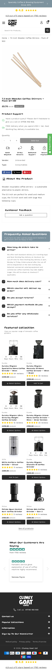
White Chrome (8, 378)
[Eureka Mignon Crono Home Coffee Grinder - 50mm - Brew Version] (38, 399)
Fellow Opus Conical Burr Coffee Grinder (12, 510)
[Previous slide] (4, 3)
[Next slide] (47, 3)
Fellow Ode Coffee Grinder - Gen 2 (36, 510)
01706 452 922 (27, 122)
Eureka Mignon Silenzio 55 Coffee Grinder (35, 465)
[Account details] (41, 22)
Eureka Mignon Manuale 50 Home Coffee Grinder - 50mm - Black (38, 369)
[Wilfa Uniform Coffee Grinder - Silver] (13, 446)
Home (4, 38)
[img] (27, 549)
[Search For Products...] (47, 30)
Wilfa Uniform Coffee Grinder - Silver (12, 463)
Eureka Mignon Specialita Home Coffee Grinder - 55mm (13, 368)
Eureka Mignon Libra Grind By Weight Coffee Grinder (12, 418)
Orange (19, 379)
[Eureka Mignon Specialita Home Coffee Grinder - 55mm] (13, 349)
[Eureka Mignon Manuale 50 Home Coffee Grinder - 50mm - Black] (38, 349)
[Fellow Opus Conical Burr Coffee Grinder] (13, 492)
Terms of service (39, 642)
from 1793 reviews (18, 553)
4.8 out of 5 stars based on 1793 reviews (26, 16)
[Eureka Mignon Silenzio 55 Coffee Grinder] (38, 446)
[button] (3, 23)
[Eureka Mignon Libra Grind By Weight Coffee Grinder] (13, 399)
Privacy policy (24, 642)
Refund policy (11, 642)
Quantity (6, 135)
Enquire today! (50, 143)
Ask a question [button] (26, 215)
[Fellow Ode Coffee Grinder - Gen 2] (38, 492)
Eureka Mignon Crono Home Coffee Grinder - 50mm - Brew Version (38, 418)
